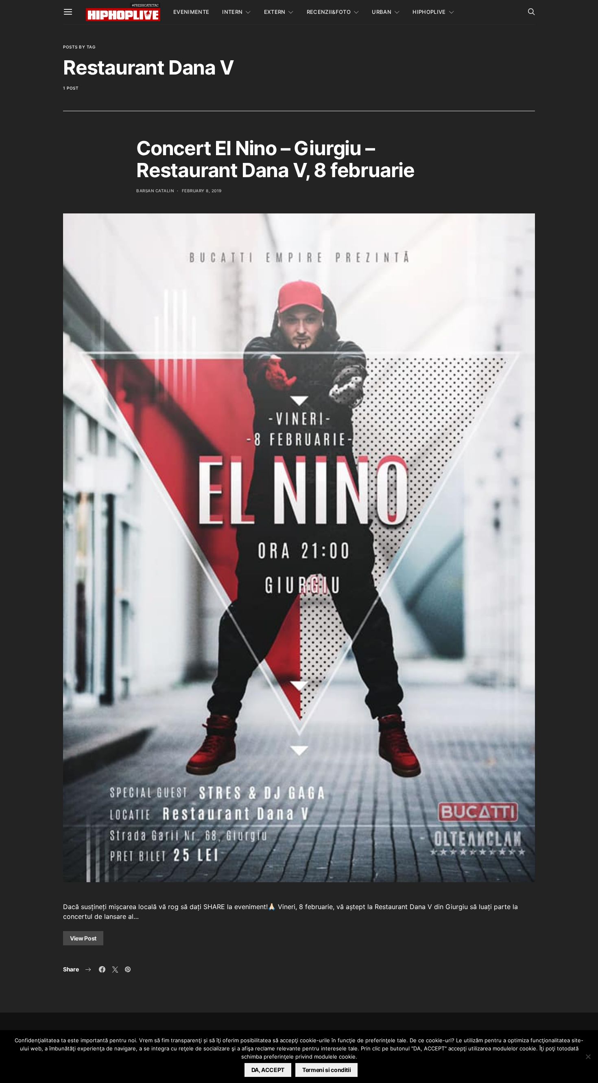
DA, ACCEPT (268, 1069)
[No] (588, 1056)
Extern (275, 12)
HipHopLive (428, 12)
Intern (232, 12)
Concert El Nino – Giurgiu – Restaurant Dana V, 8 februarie (275, 159)
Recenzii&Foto (329, 12)
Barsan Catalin (155, 190)
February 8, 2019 (202, 190)
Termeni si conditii (326, 1069)
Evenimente (191, 12)
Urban (381, 12)
